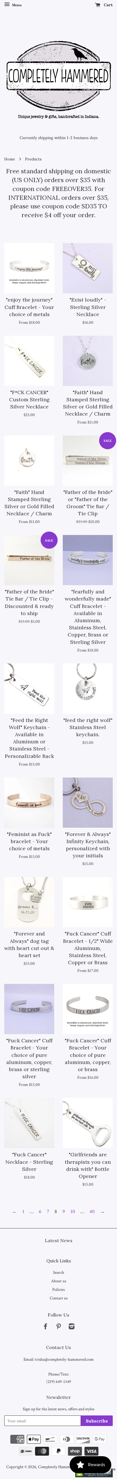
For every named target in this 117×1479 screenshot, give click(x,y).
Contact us (59, 1298)
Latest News (58, 1240)
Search (58, 1272)
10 (72, 1211)
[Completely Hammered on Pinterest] (58, 1327)
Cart (108, 4)
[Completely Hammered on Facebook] (45, 1327)
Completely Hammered (57, 1467)
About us (58, 1281)
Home (9, 159)
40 (92, 1211)
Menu (16, 5)
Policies (58, 1289)
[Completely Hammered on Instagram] (71, 1327)
